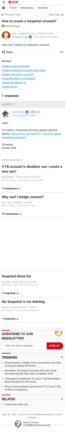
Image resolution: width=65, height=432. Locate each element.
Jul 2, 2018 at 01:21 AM (45, 37)
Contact (59, 414)
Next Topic (54, 14)
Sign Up (6, 414)
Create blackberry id (14, 82)
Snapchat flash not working (18, 78)
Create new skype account (18, 74)
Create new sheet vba (16, 404)
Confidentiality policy (43, 414)
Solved (8, 26)
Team (14, 414)
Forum (13, 7)
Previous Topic (13, 14)
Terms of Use (25, 414)
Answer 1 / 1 (9, 104)
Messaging (27, 7)
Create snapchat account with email (24, 70)
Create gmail (9, 86)
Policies (32, 417)
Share (9, 52)
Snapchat (42, 7)
